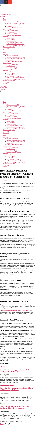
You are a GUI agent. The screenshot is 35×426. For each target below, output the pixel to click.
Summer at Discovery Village (14, 42)
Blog (8, 48)
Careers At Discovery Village (14, 27)
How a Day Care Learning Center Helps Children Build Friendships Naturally (16, 389)
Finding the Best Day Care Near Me (16, 45)
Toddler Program (11, 39)
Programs (5, 36)
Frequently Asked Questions (14, 35)
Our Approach (7, 29)
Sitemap (2, 424)
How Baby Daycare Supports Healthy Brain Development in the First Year (15, 371)
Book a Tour (3, 16)
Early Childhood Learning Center (15, 44)
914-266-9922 (9, 14)
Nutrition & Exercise (12, 33)
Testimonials (10, 26)
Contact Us (3, 14)
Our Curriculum (11, 32)
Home (4, 19)
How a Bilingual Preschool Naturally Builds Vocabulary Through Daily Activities (14, 407)
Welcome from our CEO (13, 22)
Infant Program (10, 38)
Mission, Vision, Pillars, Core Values (16, 23)
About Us (5, 20)
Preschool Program (11, 41)
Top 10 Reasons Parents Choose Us (16, 24)
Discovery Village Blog (9, 47)
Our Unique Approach (12, 30)
